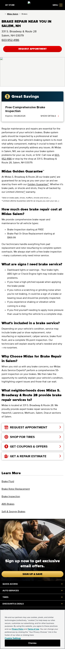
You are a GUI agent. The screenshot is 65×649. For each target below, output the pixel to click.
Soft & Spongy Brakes (13, 511)
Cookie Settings (13, 638)
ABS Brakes (8, 503)
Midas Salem (12, 14)
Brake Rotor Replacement (16, 488)
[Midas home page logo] (32, 4)
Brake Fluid (8, 481)
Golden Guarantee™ (38, 184)
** (24, 191)
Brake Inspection (11, 496)
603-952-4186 (10, 40)
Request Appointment (32, 49)
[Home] (3, 14)
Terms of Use (33, 629)
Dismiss (32, 643)
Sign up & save (32, 574)
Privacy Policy (18, 629)
